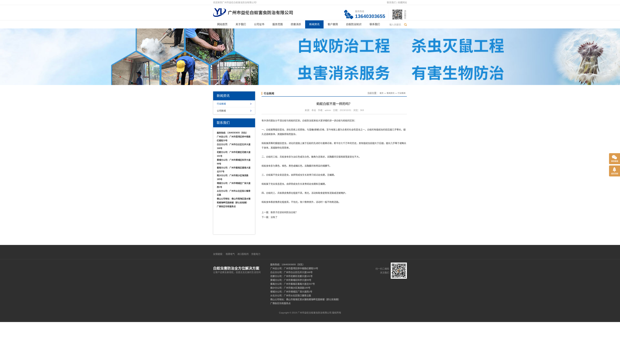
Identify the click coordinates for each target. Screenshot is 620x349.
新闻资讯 (314, 24)
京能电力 (255, 254)
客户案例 (333, 24)
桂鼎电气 (230, 254)
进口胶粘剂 (243, 254)
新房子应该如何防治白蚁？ (284, 212)
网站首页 (222, 24)
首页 (381, 93)
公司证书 (259, 24)
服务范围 (277, 24)
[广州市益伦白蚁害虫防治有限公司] (253, 10)
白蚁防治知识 (354, 24)
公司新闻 (221, 110)
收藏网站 (402, 2)
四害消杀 (296, 24)
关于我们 (241, 24)
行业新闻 (221, 103)
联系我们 (391, 2)
